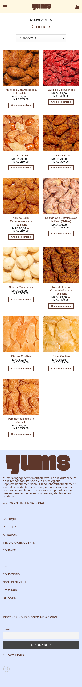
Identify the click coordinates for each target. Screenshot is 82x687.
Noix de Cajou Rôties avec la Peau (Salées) (61, 219)
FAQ (5, 566)
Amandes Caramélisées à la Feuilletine (21, 91)
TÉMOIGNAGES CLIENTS (19, 542)
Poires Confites (61, 356)
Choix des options (21, 105)
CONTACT (9, 550)
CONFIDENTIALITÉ (15, 582)
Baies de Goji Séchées (61, 89)
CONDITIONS (11, 574)
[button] (5, 6)
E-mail (6, 629)
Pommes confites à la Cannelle (21, 420)
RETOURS (9, 597)
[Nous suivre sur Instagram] (6, 669)
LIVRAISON (10, 589)
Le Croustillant (61, 155)
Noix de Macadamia (21, 287)
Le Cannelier (21, 155)
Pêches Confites (21, 356)
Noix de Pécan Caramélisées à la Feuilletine (61, 290)
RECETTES (10, 527)
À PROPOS (10, 534)
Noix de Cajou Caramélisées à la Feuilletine (21, 221)
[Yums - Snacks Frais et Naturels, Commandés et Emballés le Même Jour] (41, 6)
